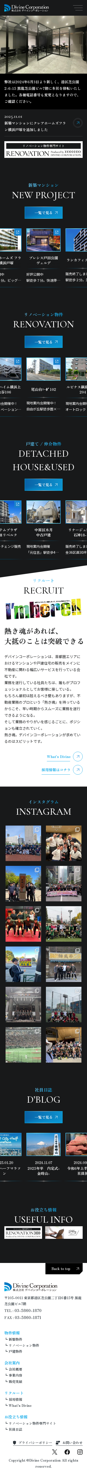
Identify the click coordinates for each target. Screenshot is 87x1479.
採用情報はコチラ (56, 769)
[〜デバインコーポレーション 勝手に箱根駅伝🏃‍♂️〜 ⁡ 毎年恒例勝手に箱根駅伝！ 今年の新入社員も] (63, 883)
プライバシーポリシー (35, 1442)
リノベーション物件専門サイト (32, 1423)
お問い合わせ (72, 1442)
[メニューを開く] (78, 8)
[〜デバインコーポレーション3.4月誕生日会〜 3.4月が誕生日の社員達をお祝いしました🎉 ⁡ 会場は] (63, 843)
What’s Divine (20, 1405)
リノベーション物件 (24, 1345)
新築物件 (15, 1339)
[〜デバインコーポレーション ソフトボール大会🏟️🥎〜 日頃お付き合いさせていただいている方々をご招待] (23, 843)
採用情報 (15, 1399)
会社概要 (15, 1369)
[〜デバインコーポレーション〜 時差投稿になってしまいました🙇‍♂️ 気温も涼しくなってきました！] (63, 1004)
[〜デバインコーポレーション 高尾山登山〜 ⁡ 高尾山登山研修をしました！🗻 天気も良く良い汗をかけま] (23, 883)
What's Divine (59, 756)
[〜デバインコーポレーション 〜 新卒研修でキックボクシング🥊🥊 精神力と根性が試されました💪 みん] (23, 924)
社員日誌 (15, 1429)
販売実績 (15, 1381)
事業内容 (15, 1375)
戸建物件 (15, 1351)
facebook (67, 1452)
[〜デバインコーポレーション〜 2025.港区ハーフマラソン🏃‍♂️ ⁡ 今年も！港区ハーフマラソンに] (23, 964)
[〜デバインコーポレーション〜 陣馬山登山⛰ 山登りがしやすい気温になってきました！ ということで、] (63, 964)
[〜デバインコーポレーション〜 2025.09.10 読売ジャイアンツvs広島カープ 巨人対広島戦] (23, 1045)
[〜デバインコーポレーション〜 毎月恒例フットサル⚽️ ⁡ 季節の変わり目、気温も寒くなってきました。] (63, 924)
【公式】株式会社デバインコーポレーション (27, 8)
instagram (80, 1452)
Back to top (60, 1268)
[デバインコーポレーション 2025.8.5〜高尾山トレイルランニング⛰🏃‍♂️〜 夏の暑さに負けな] (63, 1045)
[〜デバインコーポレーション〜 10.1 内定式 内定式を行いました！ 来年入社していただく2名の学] (23, 1004)
